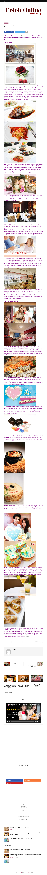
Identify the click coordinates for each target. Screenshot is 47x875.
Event (11, 829)
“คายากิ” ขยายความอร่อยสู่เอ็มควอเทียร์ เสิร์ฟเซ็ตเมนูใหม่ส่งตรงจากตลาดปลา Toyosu (23, 685)
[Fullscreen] (39, 721)
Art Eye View (12, 840)
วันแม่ (20, 641)
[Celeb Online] (23, 10)
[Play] (7, 721)
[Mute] (37, 721)
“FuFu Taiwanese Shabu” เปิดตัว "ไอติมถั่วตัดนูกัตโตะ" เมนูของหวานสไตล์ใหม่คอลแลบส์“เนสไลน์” (10, 685)
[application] (23, 713)
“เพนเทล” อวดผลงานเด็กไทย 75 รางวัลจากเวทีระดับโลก (21, 838)
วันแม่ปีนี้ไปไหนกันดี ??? (15, 664)
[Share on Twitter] (38, 642)
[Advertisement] (23, 744)
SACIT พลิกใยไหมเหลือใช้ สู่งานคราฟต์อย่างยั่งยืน (20, 827)
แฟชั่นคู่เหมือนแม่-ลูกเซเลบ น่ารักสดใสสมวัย (37, 684)
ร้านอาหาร (15, 641)
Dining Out (6, 23)
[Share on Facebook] (36, 642)
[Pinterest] (40, 642)
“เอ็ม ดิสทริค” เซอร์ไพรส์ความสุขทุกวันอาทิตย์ (19, 1)
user (14, 650)
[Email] (42, 642)
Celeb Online (7, 641)
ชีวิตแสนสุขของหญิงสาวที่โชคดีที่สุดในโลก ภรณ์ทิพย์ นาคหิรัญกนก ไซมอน (30, 665)
